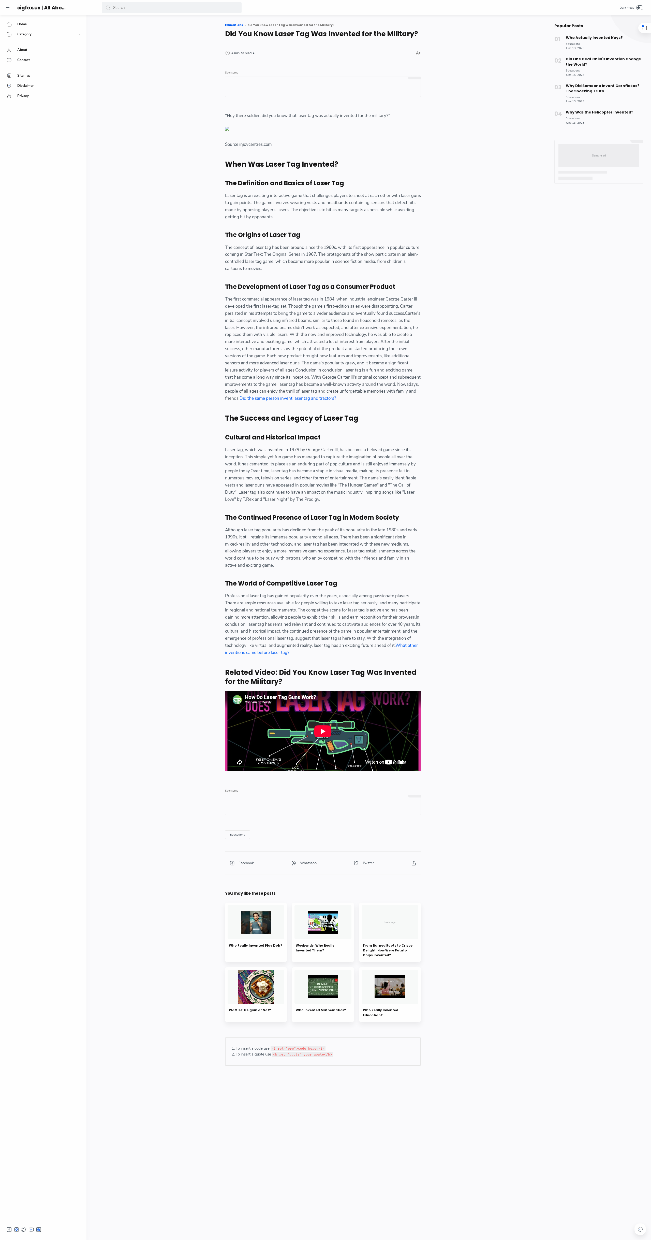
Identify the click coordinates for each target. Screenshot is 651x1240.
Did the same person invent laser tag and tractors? (288, 398)
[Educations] (237, 834)
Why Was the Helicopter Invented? (599, 112)
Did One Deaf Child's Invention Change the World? (603, 61)
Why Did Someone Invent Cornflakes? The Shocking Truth (603, 88)
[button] (108, 7)
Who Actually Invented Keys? (594, 37)
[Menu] (8, 7)
